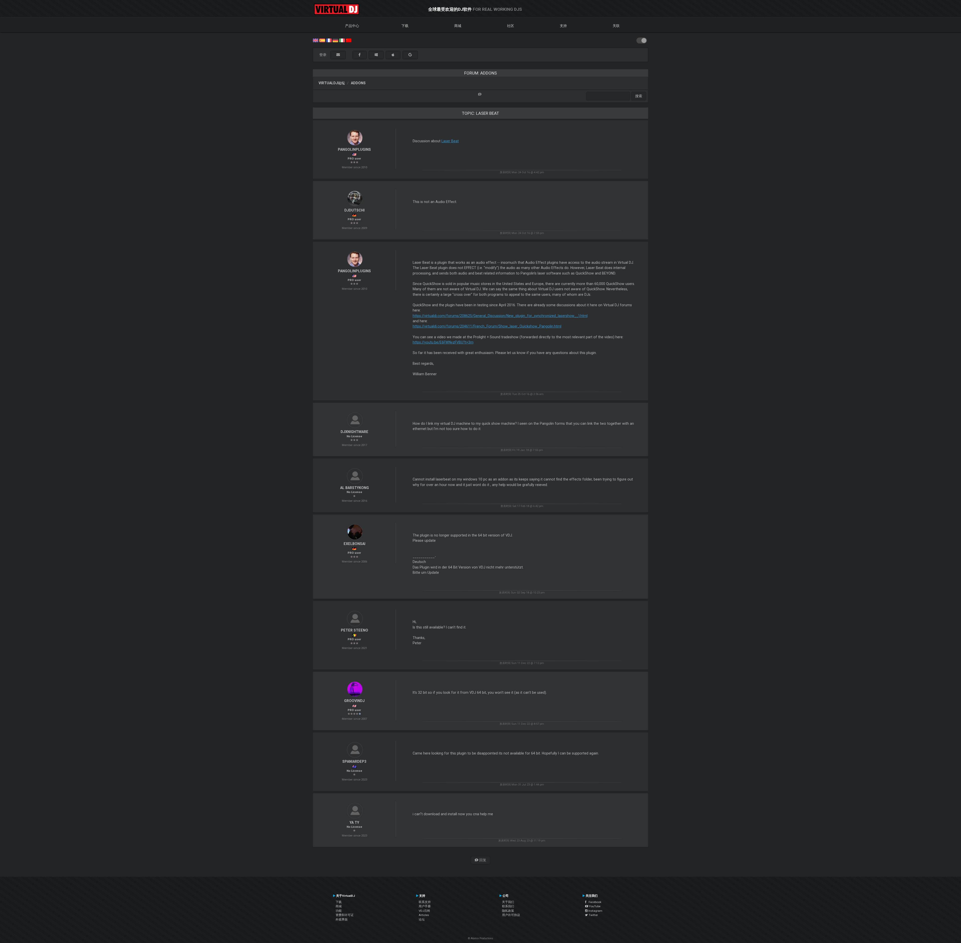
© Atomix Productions (480, 938)
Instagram (595, 910)
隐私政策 (508, 910)
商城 (457, 26)
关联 (616, 26)
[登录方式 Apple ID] (393, 55)
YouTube (594, 906)
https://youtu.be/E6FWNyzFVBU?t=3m (443, 342)
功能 (339, 910)
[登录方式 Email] (338, 55)
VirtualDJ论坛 (332, 83)
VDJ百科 (424, 910)
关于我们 (508, 902)
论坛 (422, 919)
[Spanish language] (322, 40)
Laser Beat (450, 141)
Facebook (593, 902)
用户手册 (425, 906)
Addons (358, 83)
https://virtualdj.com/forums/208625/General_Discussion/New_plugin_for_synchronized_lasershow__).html (500, 316)
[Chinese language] (348, 40)
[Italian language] (342, 40)
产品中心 (352, 26)
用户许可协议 (511, 915)
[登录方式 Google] (410, 55)
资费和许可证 (345, 915)
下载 (404, 26)
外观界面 (342, 919)
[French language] (329, 40)
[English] (315, 40)
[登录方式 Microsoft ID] (376, 55)
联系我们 (508, 906)
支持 (563, 26)
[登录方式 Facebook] (359, 55)
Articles (424, 915)
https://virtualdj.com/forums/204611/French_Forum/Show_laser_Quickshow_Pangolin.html (487, 326)
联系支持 (425, 902)
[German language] (335, 40)
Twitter (593, 915)
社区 (510, 26)
